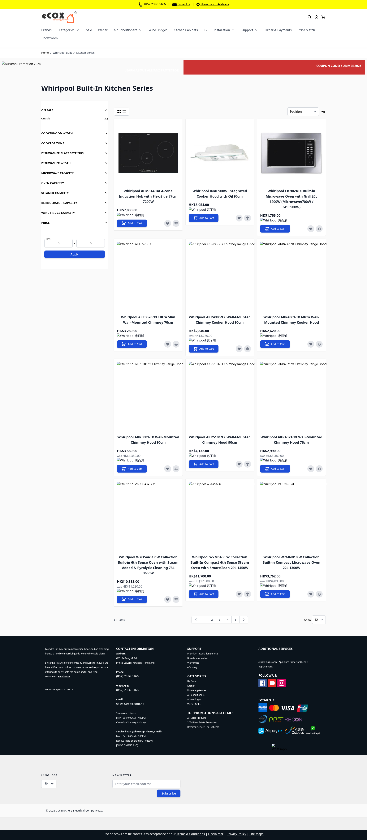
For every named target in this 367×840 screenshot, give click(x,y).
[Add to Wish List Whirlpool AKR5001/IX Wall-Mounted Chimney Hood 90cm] (167, 468)
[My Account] (316, 17)
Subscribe (169, 793)
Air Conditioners (125, 30)
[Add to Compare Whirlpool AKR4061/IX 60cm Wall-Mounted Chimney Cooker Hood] (319, 344)
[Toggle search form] (310, 17)
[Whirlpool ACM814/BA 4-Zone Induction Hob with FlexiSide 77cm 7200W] (148, 153)
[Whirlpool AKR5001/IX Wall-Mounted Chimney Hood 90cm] (151, 396)
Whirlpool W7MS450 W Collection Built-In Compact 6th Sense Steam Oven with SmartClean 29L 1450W (219, 562)
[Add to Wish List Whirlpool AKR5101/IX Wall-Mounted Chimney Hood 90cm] (239, 464)
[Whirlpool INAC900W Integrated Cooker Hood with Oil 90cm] (220, 153)
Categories (67, 30)
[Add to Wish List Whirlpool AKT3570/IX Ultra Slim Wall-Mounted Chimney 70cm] (167, 344)
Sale (89, 30)
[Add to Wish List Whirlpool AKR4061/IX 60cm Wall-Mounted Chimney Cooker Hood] (310, 344)
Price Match (306, 30)
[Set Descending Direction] (323, 111)
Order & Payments (278, 30)
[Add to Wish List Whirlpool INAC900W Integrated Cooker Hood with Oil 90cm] (239, 218)
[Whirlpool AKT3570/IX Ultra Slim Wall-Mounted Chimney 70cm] (151, 276)
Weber (103, 30)
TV (206, 30)
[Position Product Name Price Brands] (303, 111)
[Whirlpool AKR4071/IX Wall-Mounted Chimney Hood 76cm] (294, 396)
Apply (75, 254)
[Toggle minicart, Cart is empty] (323, 17)
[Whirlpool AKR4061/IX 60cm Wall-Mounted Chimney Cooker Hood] (294, 276)
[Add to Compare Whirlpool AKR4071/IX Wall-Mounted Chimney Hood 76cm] (319, 468)
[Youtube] (272, 682)
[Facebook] (262, 682)
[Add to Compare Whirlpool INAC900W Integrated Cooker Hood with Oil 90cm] (247, 218)
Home (45, 52)
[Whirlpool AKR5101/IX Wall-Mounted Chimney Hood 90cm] (223, 396)
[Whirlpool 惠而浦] (130, 215)
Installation (222, 30)
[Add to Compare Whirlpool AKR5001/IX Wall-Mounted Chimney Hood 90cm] (176, 468)
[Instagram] (281, 682)
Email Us (184, 4)
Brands (46, 30)
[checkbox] (119, 111)
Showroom (50, 38)
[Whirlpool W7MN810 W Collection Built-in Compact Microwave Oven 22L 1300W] (294, 516)
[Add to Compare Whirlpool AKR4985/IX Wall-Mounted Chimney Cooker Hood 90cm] (247, 348)
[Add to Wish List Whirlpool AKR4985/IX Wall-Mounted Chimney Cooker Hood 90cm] (239, 348)
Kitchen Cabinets (186, 30)
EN (47, 784)
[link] (196, 619)
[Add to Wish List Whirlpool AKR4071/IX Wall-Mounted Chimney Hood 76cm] (310, 468)
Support (247, 30)
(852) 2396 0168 (127, 690)
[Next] (243, 619)
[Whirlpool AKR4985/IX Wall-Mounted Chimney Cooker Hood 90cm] (223, 276)
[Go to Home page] (59, 17)
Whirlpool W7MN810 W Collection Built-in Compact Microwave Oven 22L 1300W (291, 562)
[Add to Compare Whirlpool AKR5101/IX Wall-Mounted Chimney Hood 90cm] (247, 464)
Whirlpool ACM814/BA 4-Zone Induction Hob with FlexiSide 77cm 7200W (148, 196)
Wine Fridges (158, 30)
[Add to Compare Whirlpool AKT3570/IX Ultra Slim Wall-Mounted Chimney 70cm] (176, 344)
